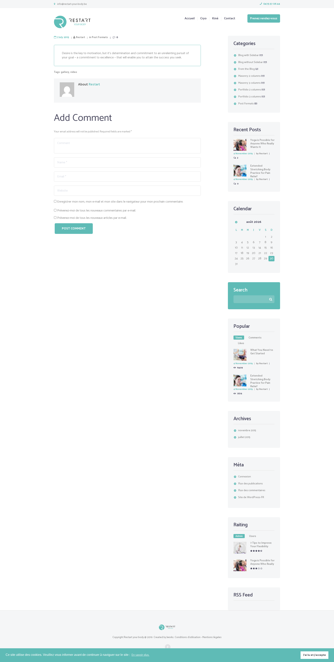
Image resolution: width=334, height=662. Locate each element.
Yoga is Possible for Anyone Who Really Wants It (262, 143)
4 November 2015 (243, 153)
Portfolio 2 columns (249, 90)
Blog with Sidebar (248, 55)
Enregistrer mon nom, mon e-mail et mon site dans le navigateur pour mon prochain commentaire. (120, 201)
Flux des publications (250, 483)
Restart (80, 37)
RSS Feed (243, 595)
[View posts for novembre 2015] (236, 222)
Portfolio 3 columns (249, 97)
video (73, 72)
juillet (244, 437)
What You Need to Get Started (261, 352)
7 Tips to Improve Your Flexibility (261, 545)
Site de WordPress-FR (251, 497)
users (252, 536)
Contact (229, 19)
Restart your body (134, 637)
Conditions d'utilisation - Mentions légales (198, 637)
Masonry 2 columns (249, 76)
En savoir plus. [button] (140, 655)
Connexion (244, 477)
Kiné (215, 19)
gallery (65, 72)
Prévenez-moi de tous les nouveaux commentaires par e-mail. (96, 210)
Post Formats (100, 37)
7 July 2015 (63, 37)
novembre (247, 430)
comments (255, 338)
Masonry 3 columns (249, 83)
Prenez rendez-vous (263, 18)
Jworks (170, 637)
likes (241, 343)
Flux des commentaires (251, 490)
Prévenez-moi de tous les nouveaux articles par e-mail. (92, 218)
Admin (239, 536)
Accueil (190, 19)
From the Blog (246, 69)
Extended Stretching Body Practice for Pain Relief (260, 171)
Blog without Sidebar (250, 62)
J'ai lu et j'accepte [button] (314, 655)
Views (238, 338)
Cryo (203, 19)
